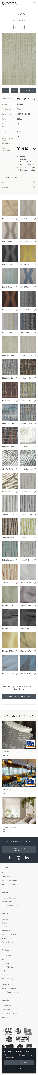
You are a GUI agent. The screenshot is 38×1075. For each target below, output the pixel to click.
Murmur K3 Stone (8, 219)
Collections (6, 877)
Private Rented (7, 942)
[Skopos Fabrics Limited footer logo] (19, 841)
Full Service (6, 956)
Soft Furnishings (8, 884)
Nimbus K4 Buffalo (26, 378)
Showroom (6, 1010)
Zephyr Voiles (9, 789)
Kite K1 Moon (25, 219)
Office (4, 938)
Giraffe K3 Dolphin (26, 469)
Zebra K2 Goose (8, 514)
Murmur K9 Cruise (8, 674)
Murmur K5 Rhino (8, 628)
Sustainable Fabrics (9, 988)
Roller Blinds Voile (11, 827)
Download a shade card (19, 697)
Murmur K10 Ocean (26, 674)
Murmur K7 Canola (8, 651)
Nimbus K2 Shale (26, 355)
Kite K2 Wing (7, 241)
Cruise (4, 923)
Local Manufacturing (10, 992)
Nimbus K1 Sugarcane (8, 355)
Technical (5, 963)
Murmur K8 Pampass (26, 651)
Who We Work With (9, 1013)
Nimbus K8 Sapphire (26, 423)
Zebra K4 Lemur (8, 537)
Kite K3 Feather (26, 241)
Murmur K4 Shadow (26, 605)
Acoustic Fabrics (8, 898)
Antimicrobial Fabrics (10, 902)
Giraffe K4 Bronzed (8, 492)
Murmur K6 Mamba (26, 628)
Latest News (7, 1006)
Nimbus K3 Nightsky (8, 378)
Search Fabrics (8, 873)
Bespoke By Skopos (9, 880)
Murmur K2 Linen (8, 605)
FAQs (4, 971)
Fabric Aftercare (8, 967)
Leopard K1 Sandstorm (26, 310)
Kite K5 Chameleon (26, 264)
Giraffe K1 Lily (25, 446)
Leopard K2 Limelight (8, 332)
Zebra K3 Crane (26, 514)
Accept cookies (19, 1063)
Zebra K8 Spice (8, 583)
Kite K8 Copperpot (8, 310)
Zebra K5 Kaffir (26, 537)
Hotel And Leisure (9, 934)
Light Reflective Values (11, 905)
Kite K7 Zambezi (26, 287)
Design (4, 959)
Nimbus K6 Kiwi (26, 401)
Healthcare (6, 931)
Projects (5, 919)
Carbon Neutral (8, 984)
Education (6, 927)
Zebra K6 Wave (8, 560)
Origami (6, 752)
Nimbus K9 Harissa (8, 446)
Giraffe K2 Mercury (8, 469)
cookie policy (21, 1055)
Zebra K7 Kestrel (26, 560)
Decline (19, 1068)
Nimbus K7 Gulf (8, 423)
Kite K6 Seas (7, 287)
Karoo (19, 14)
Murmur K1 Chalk (26, 583)
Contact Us (6, 1017)
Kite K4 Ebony (7, 264)
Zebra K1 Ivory (25, 492)
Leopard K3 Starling (26, 332)
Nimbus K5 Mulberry (8, 401)
